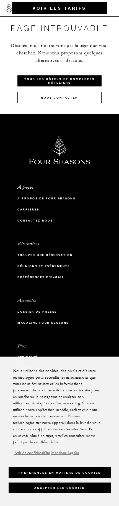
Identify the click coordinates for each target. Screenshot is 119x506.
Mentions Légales (65, 452)
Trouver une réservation (45, 255)
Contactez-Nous (35, 220)
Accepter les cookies (59, 488)
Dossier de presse (37, 311)
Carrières (28, 209)
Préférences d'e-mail (40, 277)
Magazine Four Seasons (43, 323)
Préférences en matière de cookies (60, 473)
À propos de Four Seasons (46, 198)
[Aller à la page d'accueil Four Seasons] (9, 8)
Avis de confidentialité (32, 452)
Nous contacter (59, 97)
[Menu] (108, 8)
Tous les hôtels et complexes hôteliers (59, 81)
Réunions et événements (43, 266)
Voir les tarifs (59, 7)
